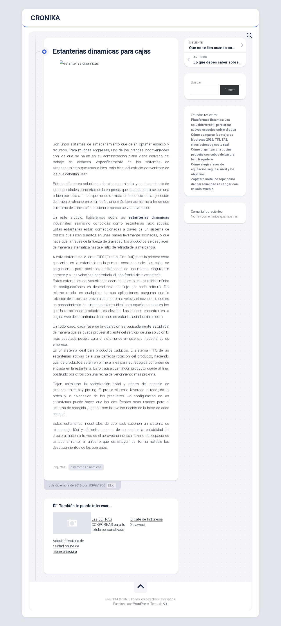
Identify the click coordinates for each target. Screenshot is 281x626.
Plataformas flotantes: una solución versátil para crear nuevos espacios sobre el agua (213, 124)
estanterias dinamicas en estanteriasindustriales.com (120, 316)
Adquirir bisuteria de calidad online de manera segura (68, 546)
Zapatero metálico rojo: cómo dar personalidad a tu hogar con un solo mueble (214, 184)
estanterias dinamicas (86, 467)
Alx (165, 604)
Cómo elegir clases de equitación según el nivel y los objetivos (212, 169)
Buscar (196, 82)
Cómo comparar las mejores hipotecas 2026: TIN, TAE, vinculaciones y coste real (212, 139)
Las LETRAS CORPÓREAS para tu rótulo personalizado (108, 524)
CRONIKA (45, 18)
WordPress (141, 604)
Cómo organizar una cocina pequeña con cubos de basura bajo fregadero (212, 154)
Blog (111, 485)
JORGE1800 (96, 485)
